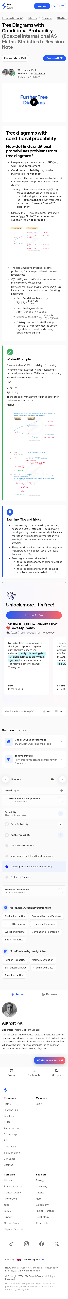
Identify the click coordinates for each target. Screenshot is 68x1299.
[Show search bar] (54, 6)
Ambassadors (11, 1128)
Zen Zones (9, 1158)
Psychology (42, 1216)
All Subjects (42, 1222)
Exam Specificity (13, 1186)
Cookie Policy (11, 1222)
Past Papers (10, 1146)
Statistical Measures (44, 923)
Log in (39, 1103)
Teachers (9, 1115)
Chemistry (41, 1186)
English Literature (45, 1210)
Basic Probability (14, 939)
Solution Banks (12, 1152)
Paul (33, 69)
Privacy (8, 1216)
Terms (7, 1210)
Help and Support (13, 1229)
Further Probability (15, 916)
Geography (42, 1204)
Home (7, 1103)
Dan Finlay (39, 73)
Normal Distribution (15, 923)
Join (6, 1140)
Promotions (10, 1198)
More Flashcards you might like (28, 951)
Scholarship (10, 1134)
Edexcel (47, 18)
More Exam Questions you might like (30, 907)
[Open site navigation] (62, 6)
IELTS (7, 1122)
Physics (40, 1192)
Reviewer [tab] (51, 994)
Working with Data (15, 931)
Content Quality (13, 1192)
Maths (32, 18)
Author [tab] (20, 994)
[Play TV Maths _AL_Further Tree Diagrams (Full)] (34, 102)
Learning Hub (11, 1109)
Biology (40, 1180)
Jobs (6, 1204)
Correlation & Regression (45, 931)
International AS (12, 18)
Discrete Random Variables (46, 916)
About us (9, 1180)
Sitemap (8, 1164)
